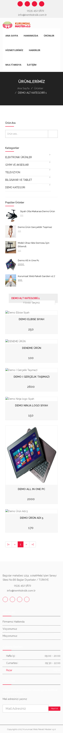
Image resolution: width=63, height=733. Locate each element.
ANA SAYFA (11, 35)
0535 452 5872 (35, 10)
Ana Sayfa (23, 88)
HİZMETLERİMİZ (14, 50)
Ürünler (38, 88)
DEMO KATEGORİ (15, 187)
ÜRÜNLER (49, 35)
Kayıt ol (54, 708)
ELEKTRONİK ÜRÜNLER (18, 157)
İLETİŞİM (31, 64)
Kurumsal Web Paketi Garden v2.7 (36, 276)
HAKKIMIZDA (31, 35)
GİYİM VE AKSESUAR (17, 164)
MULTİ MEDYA (13, 64)
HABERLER (34, 50)
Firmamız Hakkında (13, 621)
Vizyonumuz (10, 628)
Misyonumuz (10, 635)
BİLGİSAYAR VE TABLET (18, 179)
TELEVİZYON (12, 172)
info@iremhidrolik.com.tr (32, 14)
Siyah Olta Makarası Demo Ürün (37, 211)
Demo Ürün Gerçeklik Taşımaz (35, 227)
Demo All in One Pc (28, 260)
